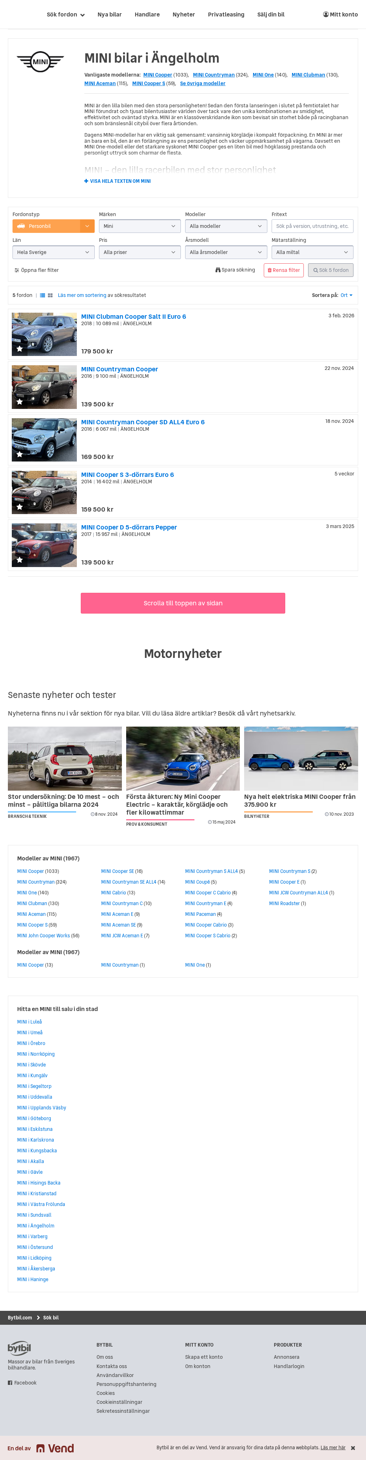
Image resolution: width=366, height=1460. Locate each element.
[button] (20, 349)
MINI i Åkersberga (36, 1268)
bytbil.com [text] (19, 1348)
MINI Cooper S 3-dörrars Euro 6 (127, 474)
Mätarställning (289, 240)
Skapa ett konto (204, 1357)
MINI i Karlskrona (35, 1139)
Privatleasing (226, 14)
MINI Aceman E (117, 914)
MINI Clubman (308, 74)
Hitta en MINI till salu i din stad (57, 1009)
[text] (16, 14)
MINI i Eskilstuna (35, 1129)
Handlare (147, 14)
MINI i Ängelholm (35, 1225)
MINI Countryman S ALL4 (211, 871)
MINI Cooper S (148, 83)
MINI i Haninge (32, 1279)
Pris (103, 240)
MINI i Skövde (31, 1064)
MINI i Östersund (35, 1247)
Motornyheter (183, 654)
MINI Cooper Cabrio (206, 924)
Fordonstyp (26, 214)
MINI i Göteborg (34, 1118)
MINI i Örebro (31, 1043)
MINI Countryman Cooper (119, 369)
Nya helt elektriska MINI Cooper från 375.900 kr (300, 800)
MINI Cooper (157, 74)
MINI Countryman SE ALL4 (129, 881)
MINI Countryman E (205, 903)
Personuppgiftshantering (127, 1384)
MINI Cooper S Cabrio (208, 935)
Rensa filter (286, 270)
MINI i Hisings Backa (38, 1182)
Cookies (106, 1393)
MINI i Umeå (30, 1032)
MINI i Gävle (30, 1172)
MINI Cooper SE (117, 871)
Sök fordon (62, 14)
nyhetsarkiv (277, 713)
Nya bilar (110, 14)
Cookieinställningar (119, 1402)
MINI (56, 858)
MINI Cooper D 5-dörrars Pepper (129, 527)
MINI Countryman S (289, 871)
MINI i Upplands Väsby (41, 1107)
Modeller (195, 214)
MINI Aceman (100, 83)
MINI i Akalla (30, 1161)
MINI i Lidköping (34, 1257)
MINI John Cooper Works (43, 935)
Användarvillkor (115, 1375)
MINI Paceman (200, 914)
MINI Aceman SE (118, 924)
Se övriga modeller (203, 83)
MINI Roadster (284, 903)
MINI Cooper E (284, 881)
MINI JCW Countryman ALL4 (298, 892)
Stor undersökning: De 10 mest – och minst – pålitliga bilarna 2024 (63, 800)
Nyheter (184, 14)
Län (17, 240)
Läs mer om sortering (82, 295)
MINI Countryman (214, 74)
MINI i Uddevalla (34, 1096)
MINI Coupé (197, 881)
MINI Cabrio (113, 892)
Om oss (105, 1357)
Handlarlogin (289, 1366)
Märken (107, 214)
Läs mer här (333, 1447)
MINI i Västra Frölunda (41, 1204)
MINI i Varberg (32, 1236)
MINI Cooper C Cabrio (208, 892)
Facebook (25, 1383)
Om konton (198, 1366)
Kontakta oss (112, 1366)
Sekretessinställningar (123, 1411)
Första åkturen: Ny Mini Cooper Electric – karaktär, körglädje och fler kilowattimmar (177, 804)
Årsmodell (197, 240)
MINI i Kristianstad (36, 1193)
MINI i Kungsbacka (37, 1150)
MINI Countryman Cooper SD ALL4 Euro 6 (143, 422)
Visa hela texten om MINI (120, 181)
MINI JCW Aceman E (122, 935)
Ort (344, 295)
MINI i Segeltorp (34, 1086)
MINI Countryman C (122, 903)
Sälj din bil (271, 14)
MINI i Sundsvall (34, 1215)
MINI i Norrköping (36, 1054)
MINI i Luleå (29, 1021)
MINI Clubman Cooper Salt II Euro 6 (133, 316)
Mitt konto (343, 14)
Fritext (279, 214)
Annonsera (287, 1357)
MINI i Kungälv (32, 1075)
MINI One (263, 74)
